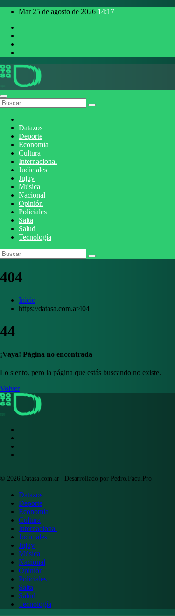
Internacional (38, 161)
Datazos (30, 128)
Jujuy (27, 178)
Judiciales (33, 170)
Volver (10, 388)
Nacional (32, 195)
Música (29, 187)
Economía (34, 145)
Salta (26, 220)
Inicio (27, 300)
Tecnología (35, 237)
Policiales (33, 212)
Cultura (30, 153)
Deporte (30, 136)
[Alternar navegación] (3, 96)
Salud (27, 229)
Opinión (31, 203)
